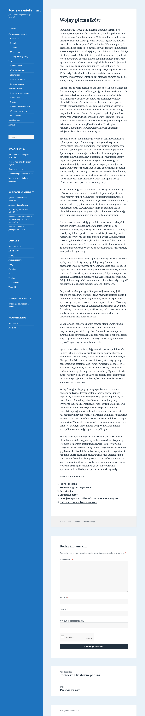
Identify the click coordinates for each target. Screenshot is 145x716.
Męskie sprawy (15, 120)
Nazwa (64, 597)
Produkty (12, 278)
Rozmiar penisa (17, 84)
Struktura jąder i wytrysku (75, 487)
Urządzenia (15, 52)
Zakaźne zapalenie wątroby (20, 173)
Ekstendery (13, 251)
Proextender (22, 205)
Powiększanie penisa (17, 34)
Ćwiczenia (14, 38)
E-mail (64, 609)
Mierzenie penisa (17, 79)
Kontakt (11, 125)
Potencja (12, 328)
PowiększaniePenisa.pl (25, 10)
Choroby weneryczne (19, 93)
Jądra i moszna (68, 483)
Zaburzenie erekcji (16, 169)
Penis (10, 61)
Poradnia (12, 269)
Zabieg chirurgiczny (19, 56)
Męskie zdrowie (15, 88)
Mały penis (15, 75)
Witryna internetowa (72, 621)
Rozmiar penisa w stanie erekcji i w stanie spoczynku (20, 219)
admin (77, 521)
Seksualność (13, 282)
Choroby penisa (17, 70)
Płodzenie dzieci (69, 494)
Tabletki (14, 47)
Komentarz (66, 559)
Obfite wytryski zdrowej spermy (78, 502)
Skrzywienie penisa (18, 111)
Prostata (14, 102)
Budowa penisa (17, 66)
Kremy (11, 255)
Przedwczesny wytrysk (20, 106)
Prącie (11, 273)
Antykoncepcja (14, 246)
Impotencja (15, 97)
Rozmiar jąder (68, 491)
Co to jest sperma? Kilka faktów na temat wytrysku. (89, 498)
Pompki (13, 43)
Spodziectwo (15, 115)
